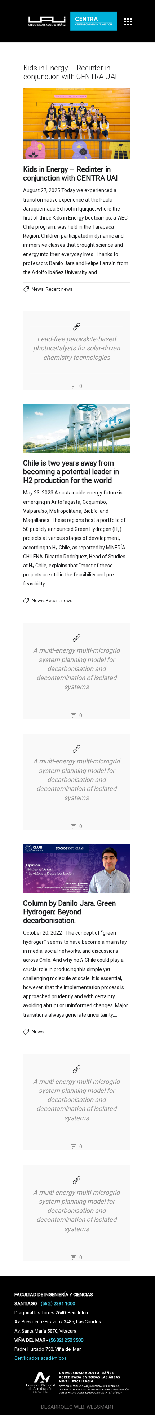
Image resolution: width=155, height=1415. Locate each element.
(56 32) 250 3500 (66, 1340)
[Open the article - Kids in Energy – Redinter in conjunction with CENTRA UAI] (76, 123)
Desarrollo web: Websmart (77, 1407)
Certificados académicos (40, 1358)
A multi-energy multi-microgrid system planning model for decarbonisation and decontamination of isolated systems (76, 668)
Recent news (59, 289)
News (38, 289)
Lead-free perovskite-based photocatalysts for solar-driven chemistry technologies (76, 348)
